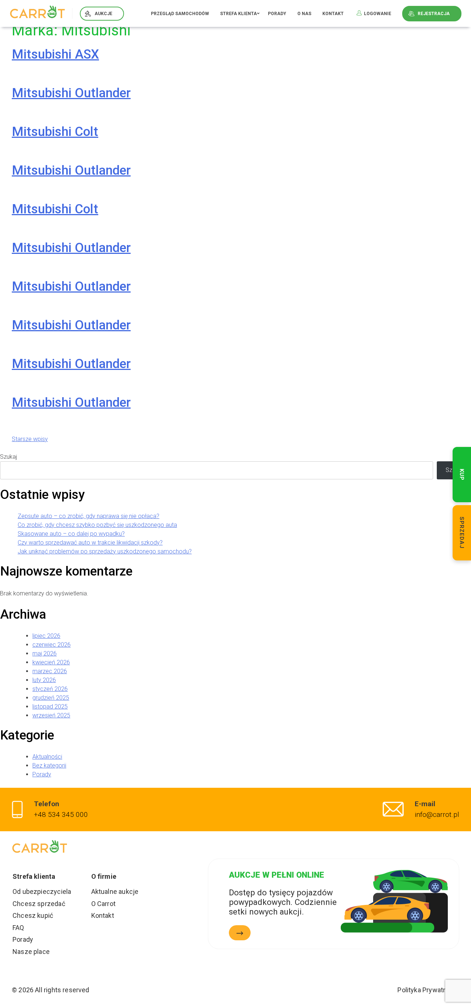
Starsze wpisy (30, 439)
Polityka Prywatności (428, 990)
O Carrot (103, 904)
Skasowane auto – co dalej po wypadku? (71, 533)
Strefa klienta (238, 13)
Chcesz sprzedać (39, 904)
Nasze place (31, 951)
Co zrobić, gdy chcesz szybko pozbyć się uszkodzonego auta (97, 524)
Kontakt (333, 13)
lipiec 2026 (46, 635)
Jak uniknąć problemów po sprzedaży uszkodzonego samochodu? (105, 551)
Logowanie (377, 13)
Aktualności (47, 756)
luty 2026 (44, 679)
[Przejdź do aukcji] (240, 932)
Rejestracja (434, 13)
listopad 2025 (50, 706)
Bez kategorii (49, 765)
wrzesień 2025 (51, 715)
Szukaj (8, 456)
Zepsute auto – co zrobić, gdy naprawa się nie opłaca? (88, 516)
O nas (304, 13)
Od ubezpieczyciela (42, 891)
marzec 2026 (49, 671)
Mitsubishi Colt (55, 131)
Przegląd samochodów (180, 13)
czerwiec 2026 (51, 644)
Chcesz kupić (33, 915)
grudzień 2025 (50, 697)
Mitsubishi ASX (55, 54)
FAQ (18, 927)
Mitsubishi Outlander (71, 93)
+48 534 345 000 (61, 814)
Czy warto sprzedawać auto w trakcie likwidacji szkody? (90, 542)
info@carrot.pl (437, 814)
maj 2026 (44, 653)
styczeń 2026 (50, 688)
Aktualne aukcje (115, 891)
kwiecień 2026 (51, 662)
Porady (277, 13)
